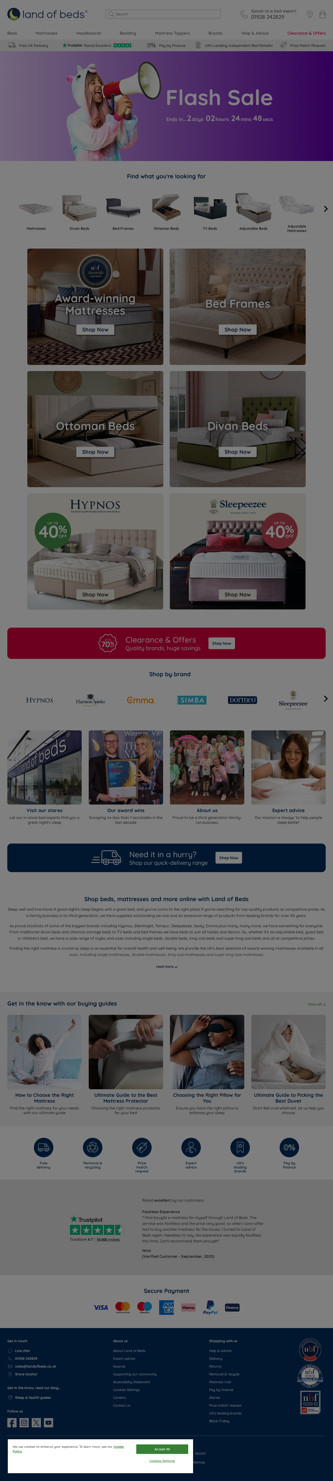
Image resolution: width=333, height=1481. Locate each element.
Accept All (162, 1449)
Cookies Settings (162, 1461)
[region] (100, 1456)
